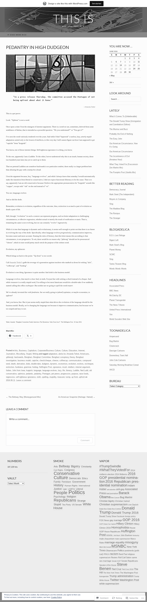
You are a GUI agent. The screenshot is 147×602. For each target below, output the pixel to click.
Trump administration (121, 576)
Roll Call (122, 557)
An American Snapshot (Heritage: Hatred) (76, 397)
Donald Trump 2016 (125, 512)
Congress (69, 470)
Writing (35, 354)
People (60, 492)
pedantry (37, 374)
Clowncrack (114, 346)
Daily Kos (103, 509)
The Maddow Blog (116, 209)
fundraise (19, 367)
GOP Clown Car (105, 524)
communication (75, 360)
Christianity (86, 466)
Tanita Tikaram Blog (117, 264)
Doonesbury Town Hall (118, 355)
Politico (120, 550)
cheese (55, 360)
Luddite (76, 370)
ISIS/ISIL (109, 535)
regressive (10, 377)
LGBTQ (71, 489)
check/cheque (45, 360)
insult (64, 367)
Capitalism (32, 350)
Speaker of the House (107, 565)
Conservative (67, 473)
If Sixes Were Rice (17, 35)
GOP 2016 (131, 520)
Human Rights (71, 485)
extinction (10, 367)
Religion (71, 496)
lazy (59, 370)
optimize (21, 374)
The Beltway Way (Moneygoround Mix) (23, 397)
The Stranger (114, 218)
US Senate (77, 504)
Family (57, 481)
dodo (28, 364)
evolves (80, 364)
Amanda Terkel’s (16, 262)
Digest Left (113, 240)
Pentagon (46, 374)
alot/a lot (62, 354)
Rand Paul (123, 554)
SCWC (112, 254)
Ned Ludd (84, 370)
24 (134, 69)
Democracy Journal (117, 190)
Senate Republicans (129, 561)
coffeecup (63, 360)
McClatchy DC (115, 295)
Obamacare (111, 550)
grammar (27, 367)
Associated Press (116, 286)
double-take (36, 364)
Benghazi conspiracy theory (63, 357)
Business (23, 350)
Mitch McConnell (105, 547)
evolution (72, 364)
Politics (76, 492)
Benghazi (28, 357)
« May (112, 76)
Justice (58, 488)
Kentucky (136, 535)
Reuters (114, 558)
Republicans (65, 500)
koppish (29, 370)
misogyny (131, 542)
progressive (65, 374)
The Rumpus (114, 213)
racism (114, 553)
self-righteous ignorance (26, 377)
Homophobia (120, 527)
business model (24, 360)
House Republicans (112, 531)
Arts (16, 350)
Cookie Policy (56, 597)
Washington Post (129, 579)
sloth (39, 377)
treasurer (61, 377)
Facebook (120, 516)
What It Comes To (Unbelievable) (123, 116)
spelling (45, 377)
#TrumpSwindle (110, 466)
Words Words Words (117, 269)
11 (139, 62)
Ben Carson (115, 497)
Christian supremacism (113, 504)
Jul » (111, 82)
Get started (96, 3)
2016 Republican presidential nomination (119, 483)
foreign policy (130, 516)
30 (130, 72)
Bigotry (75, 466)
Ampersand (114, 336)
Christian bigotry (107, 501)
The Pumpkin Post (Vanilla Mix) (122, 172)
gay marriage (116, 520)
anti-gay (120, 489)
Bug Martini (114, 341)
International (84, 486)
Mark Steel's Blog (116, 245)
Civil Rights (58, 470)
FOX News (104, 520)
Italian (8, 370)
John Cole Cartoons (117, 360)
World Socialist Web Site (119, 319)
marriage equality (114, 542)
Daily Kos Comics (114, 509)
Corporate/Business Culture (49, 350)
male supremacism (122, 539)
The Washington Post (129, 573)
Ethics (85, 478)
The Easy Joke (115, 139)
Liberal (79, 489)
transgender (104, 576)
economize (62, 364)
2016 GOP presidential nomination (119, 477)
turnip (68, 377)
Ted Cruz (116, 569)
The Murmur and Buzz (118, 129)
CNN (130, 505)
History (58, 485)
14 (121, 65)
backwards (18, 357)
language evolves (49, 370)
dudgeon (45, 364)
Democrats (75, 478)
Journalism (10, 354)
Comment (85, 440)
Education (73, 350)
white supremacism (109, 583)
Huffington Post (45, 367)
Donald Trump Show (107, 516)
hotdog (35, 367)
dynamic (53, 364)
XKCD (112, 370)
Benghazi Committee (42, 357)
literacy (69, 370)
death (13, 364)
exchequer (89, 364)
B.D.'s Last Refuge (117, 235)
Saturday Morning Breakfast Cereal (124, 365)
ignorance (57, 367)
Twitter (114, 579)
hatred (113, 524)
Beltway (64, 466)
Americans (84, 354)
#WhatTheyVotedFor (114, 470)
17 (134, 65)
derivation (21, 364)
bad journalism (112, 493)
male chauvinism (107, 539)
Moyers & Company (117, 199)
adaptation (53, 354)
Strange (81, 500)
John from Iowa (18, 370)
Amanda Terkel (90, 107)
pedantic (29, 374)
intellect (71, 367)
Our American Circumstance (121, 151)
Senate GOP (116, 561)
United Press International (120, 310)
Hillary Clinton (124, 523)
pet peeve (55, 374)
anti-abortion (111, 489)
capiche (35, 360)
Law (65, 489)
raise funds (83, 374)
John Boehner (126, 535)
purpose (74, 374)
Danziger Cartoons (117, 351)
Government (78, 481)
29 (125, 72)
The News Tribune (116, 305)
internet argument (83, 367)
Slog (111, 204)
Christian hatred (122, 501)
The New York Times (111, 573)
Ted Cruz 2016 (128, 569)
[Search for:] (139, 35)
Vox (111, 314)
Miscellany (20, 354)
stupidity (52, 377)
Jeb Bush (116, 535)
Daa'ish (135, 505)
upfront (82, 377)
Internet (81, 350)
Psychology (60, 497)
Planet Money (115, 250)
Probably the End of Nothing (121, 134)
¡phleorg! (9, 357)
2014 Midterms (121, 474)
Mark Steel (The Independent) (121, 194)
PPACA (106, 554)
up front (74, 377)
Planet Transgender (117, 300)
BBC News (113, 291)
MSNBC (118, 546)
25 (139, 69)
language (37, 370)
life (63, 370)
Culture (65, 350)
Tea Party (66, 504)
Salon (128, 557)
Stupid (28, 354)
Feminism (66, 482)
